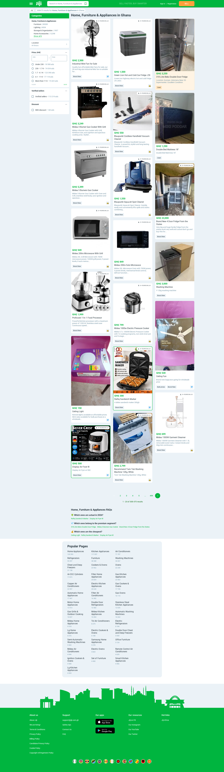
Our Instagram (134, 725)
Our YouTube (133, 729)
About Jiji (33, 720)
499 (151, 496)
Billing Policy (35, 739)
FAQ (64, 734)
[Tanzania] (93, 761)
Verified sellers (46, 96)
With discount (44, 110)
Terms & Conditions (37, 729)
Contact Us (66, 729)
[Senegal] (106, 761)
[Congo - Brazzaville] (137, 761)
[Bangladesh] (118, 761)
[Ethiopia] (99, 761)
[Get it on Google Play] (105, 731)
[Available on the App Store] (105, 722)
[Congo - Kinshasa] (131, 761)
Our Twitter (133, 734)
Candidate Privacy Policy (39, 743)
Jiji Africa (165, 720)
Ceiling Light (75, 535)
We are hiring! (35, 725)
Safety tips (66, 725)
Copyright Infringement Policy (41, 753)
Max (53, 57)
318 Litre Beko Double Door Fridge (83, 527)
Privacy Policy (35, 734)
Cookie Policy (35, 748)
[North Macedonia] (149, 761)
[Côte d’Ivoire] (112, 761)
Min (34, 57)
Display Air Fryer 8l (96, 519)
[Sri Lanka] (124, 761)
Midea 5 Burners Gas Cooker (107, 527)
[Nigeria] (75, 761)
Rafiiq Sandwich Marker (79, 519)
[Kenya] (81, 761)
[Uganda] (87, 761)
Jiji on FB (132, 720)
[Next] (157, 495)
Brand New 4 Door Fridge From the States (134, 527)
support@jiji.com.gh (70, 720)
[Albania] (143, 761)
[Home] (39, 3)
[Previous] (107, 495)
